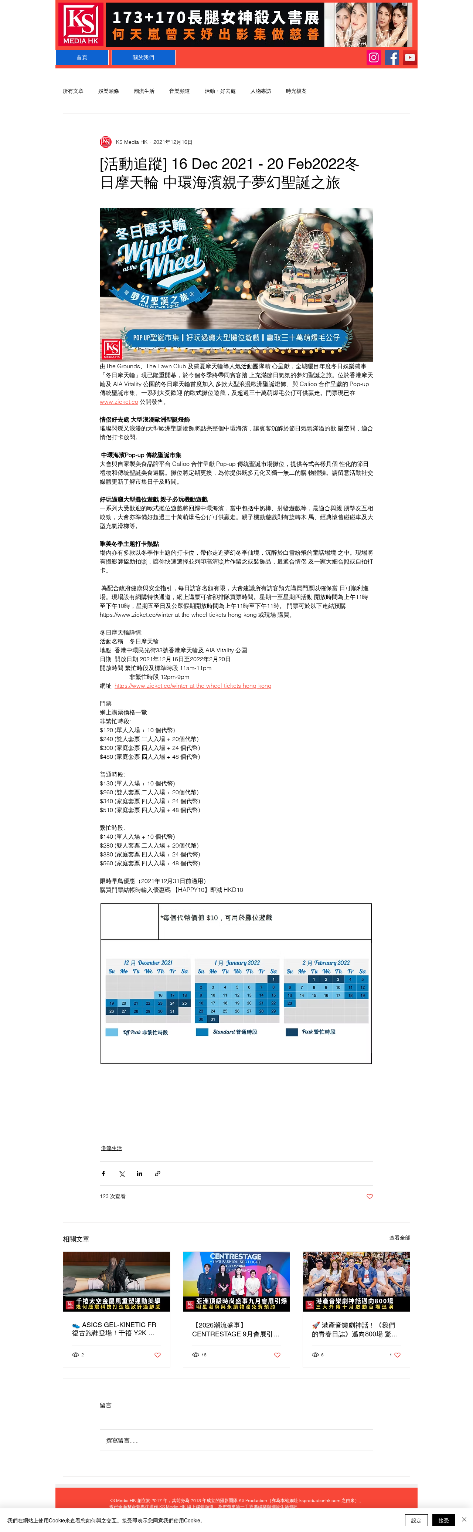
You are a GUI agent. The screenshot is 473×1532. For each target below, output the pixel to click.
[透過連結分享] (157, 1173)
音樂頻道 (179, 91)
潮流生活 (144, 91)
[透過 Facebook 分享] (103, 1173)
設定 (416, 1520)
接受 (444, 1520)
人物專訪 (261, 91)
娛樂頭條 (108, 91)
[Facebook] (392, 57)
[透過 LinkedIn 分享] (139, 1173)
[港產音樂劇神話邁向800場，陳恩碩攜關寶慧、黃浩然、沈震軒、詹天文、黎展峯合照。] (356, 1282)
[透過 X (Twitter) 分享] (121, 1173)
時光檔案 (296, 91)
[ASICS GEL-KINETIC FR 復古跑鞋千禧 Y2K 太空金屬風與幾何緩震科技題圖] (116, 1282)
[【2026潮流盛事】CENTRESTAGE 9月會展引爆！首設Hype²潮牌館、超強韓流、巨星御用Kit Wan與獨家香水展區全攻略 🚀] (236, 1282)
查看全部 (399, 1237)
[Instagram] (374, 57)
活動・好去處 (220, 91)
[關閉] (464, 1520)
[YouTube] (410, 57)
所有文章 (73, 91)
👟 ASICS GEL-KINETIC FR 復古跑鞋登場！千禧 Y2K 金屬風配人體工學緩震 (114, 1329)
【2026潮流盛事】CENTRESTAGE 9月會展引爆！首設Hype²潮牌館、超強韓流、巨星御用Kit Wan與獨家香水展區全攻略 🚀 (234, 1330)
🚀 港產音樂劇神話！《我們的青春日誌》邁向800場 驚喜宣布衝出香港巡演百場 (355, 1330)
